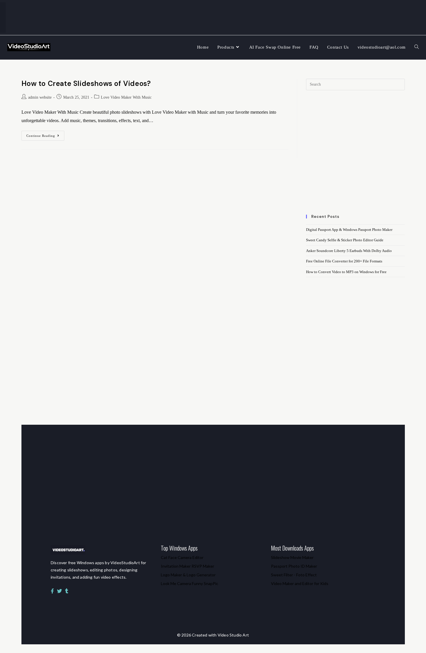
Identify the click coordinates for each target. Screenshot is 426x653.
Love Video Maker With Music (126, 97)
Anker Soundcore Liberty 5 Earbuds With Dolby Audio (349, 251)
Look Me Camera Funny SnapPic (189, 583)
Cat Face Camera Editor (182, 557)
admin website (40, 97)
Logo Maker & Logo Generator (188, 574)
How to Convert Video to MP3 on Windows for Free (346, 272)
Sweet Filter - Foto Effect (294, 574)
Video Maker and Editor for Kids (299, 583)
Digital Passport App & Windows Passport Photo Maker (349, 229)
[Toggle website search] (416, 47)
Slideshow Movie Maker (292, 557)
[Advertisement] (355, 155)
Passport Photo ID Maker (294, 566)
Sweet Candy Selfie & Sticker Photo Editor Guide (344, 240)
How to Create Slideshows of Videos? (86, 83)
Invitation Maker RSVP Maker (187, 566)
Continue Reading (45, 134)
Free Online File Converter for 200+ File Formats (344, 261)
